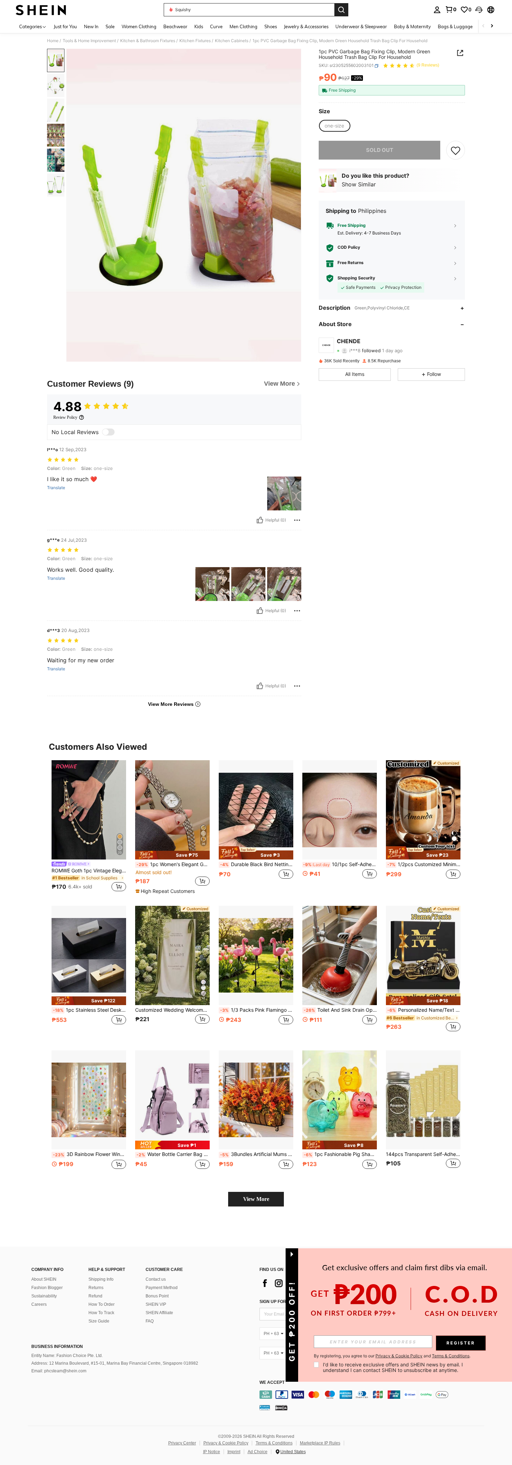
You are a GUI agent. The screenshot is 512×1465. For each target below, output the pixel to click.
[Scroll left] (483, 26)
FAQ (150, 1321)
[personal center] (437, 10)
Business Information (57, 1346)
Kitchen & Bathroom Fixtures (147, 40)
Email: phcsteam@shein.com (58, 1370)
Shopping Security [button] (356, 278)
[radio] (334, 126)
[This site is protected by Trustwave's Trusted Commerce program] (264, 1407)
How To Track (101, 1312)
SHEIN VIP (156, 1304)
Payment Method (162, 1287)
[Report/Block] (297, 520)
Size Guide (98, 1321)
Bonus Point (157, 1296)
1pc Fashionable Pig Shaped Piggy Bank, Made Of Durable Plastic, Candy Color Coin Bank (340, 1154)
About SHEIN (43, 1279)
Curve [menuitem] (216, 26)
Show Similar (359, 185)
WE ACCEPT (272, 1382)
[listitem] (89, 826)
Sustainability (44, 1296)
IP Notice (211, 1451)
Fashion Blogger (47, 1287)
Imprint (233, 1451)
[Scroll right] (491, 26)
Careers (39, 1304)
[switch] (108, 432)
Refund (95, 1296)
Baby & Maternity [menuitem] (412, 26)
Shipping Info (101, 1279)
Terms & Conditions (274, 1443)
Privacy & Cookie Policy (225, 1443)
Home (53, 40)
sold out (379, 150)
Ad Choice (257, 1451)
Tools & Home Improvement (89, 40)
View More (256, 1199)
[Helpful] (260, 520)
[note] (172, 855)
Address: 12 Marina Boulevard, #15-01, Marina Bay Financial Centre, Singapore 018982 (114, 1363)
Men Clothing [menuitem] (243, 26)
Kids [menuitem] (198, 26)
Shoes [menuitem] (270, 26)
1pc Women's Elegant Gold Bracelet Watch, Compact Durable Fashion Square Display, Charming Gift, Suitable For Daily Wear (173, 864)
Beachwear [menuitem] (175, 26)
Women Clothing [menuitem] (139, 26)
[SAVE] (455, 150)
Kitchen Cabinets (231, 40)
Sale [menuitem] (110, 26)
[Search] (341, 9)
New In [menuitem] (91, 26)
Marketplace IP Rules (320, 1443)
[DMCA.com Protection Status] (281, 1407)
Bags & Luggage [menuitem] (455, 26)
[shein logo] (41, 10)
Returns (95, 1287)
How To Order (101, 1304)
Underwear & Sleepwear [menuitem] (361, 26)
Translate (56, 487)
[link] (451, 9)
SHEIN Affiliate (159, 1312)
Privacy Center (182, 1443)
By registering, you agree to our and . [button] (392, 1356)
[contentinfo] (373, 1394)
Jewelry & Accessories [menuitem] (306, 26)
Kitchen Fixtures (195, 40)
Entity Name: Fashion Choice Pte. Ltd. (67, 1355)
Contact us (156, 1279)
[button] (479, 10)
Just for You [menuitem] (65, 26)
